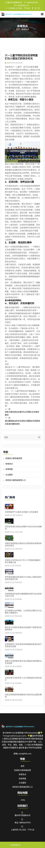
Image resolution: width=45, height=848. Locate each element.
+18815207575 (32, 2)
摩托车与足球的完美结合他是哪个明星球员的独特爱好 (23, 628)
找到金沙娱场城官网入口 (15, 480)
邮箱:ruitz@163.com (23, 754)
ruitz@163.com (22, 5)
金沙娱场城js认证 (28, 845)
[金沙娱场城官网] (21, 14)
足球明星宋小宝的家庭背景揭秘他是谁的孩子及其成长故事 (23, 645)
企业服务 (9, 475)
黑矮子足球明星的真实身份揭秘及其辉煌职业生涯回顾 (23, 662)
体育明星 (9, 469)
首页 (18, 29)
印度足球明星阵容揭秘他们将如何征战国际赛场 (23, 696)
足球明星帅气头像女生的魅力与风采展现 (21, 512)
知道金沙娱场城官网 (13, 458)
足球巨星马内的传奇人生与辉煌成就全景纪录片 (23, 679)
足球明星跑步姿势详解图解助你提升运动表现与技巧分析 (23, 595)
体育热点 (9, 464)
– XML (22, 800)
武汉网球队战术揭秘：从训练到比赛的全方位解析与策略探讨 (23, 612)
